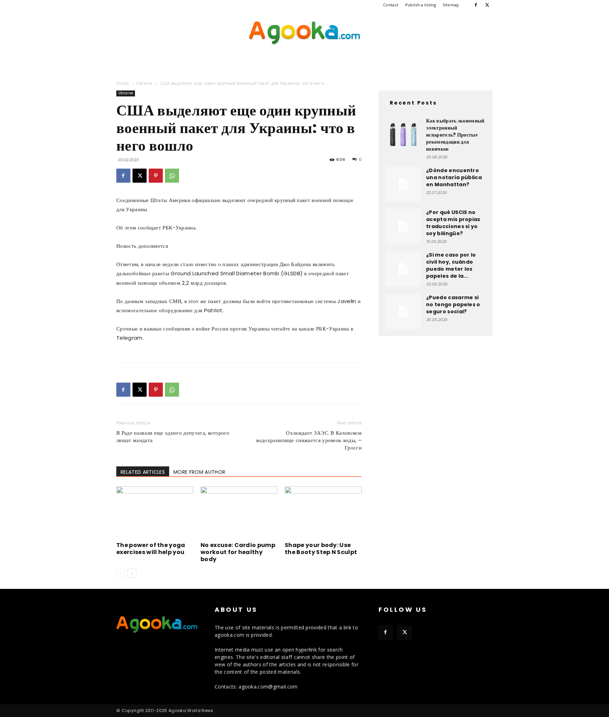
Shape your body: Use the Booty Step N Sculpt (321, 548)
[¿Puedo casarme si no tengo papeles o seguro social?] (403, 311)
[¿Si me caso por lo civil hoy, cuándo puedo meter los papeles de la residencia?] (403, 269)
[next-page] (132, 573)
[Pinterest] (156, 176)
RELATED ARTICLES (143, 472)
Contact (390, 4)
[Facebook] (475, 5)
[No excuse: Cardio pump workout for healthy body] (239, 512)
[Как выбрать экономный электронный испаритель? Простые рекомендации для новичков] (403, 134)
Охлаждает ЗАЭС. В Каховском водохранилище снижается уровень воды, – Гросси (309, 440)
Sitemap (451, 4)
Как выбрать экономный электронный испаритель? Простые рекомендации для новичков (455, 134)
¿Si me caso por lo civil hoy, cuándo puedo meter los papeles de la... (451, 265)
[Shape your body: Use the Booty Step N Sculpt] (323, 512)
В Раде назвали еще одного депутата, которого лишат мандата (172, 436)
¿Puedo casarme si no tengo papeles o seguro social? (453, 304)
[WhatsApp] (172, 176)
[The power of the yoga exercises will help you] (154, 512)
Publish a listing (420, 4)
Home (122, 83)
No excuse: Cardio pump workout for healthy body (238, 552)
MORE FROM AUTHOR (199, 472)
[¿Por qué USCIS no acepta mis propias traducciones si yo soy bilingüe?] (403, 226)
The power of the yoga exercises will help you (150, 548)
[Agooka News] (304, 33)
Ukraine (144, 83)
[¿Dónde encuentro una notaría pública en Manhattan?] (403, 184)
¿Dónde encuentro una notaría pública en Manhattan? (454, 177)
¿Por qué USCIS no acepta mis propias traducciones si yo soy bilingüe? (453, 223)
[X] (487, 5)
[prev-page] (120, 573)
